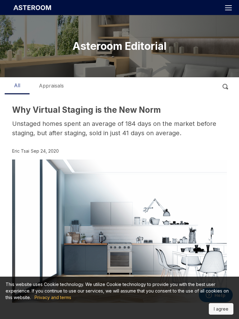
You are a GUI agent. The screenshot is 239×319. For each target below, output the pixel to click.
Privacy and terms (53, 297)
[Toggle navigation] (228, 8)
